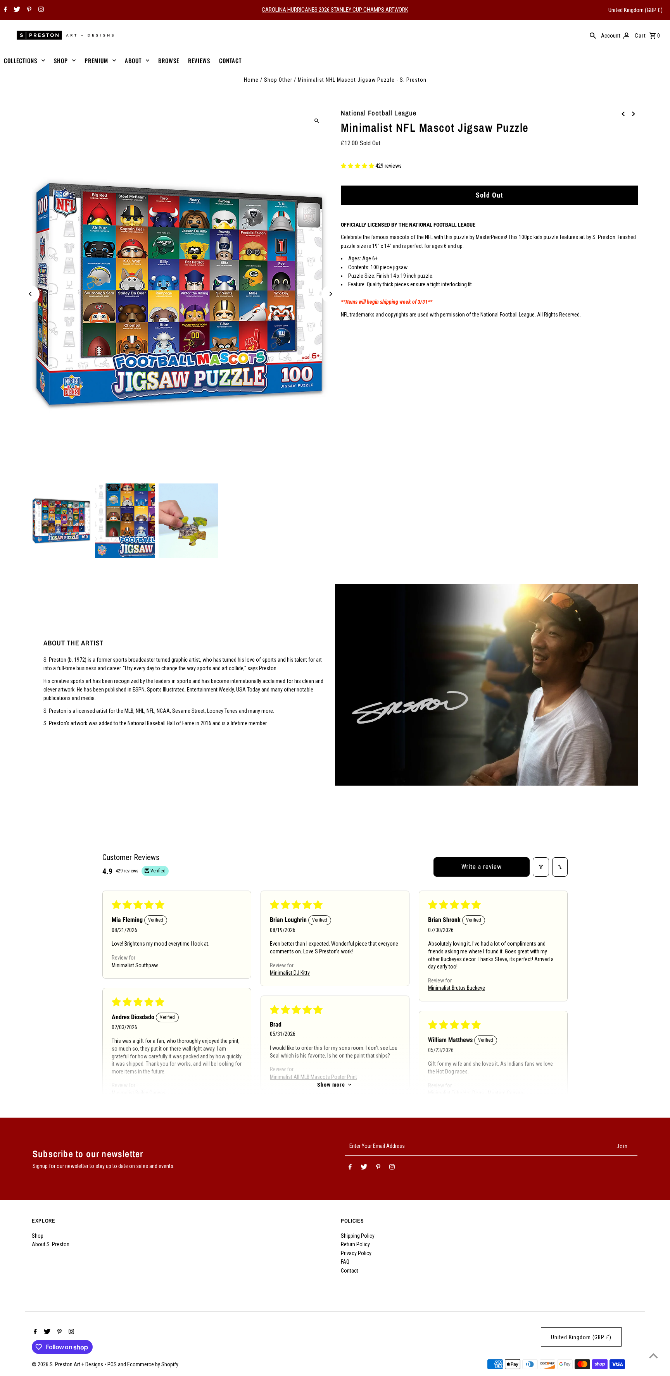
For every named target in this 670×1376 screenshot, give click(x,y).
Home (251, 80)
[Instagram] (40, 10)
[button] (358, 166)
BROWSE (168, 60)
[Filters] (541, 867)
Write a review (481, 866)
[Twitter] (16, 10)
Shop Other (278, 80)
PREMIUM (96, 60)
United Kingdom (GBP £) (635, 10)
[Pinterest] (28, 10)
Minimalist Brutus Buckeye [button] (456, 988)
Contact (349, 1271)
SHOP (61, 60)
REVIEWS (199, 60)
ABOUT (133, 60)
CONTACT (230, 60)
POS (112, 1364)
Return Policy (355, 1244)
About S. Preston (50, 1244)
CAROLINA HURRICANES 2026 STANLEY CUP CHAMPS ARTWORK (335, 9)
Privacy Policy (356, 1253)
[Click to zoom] (316, 120)
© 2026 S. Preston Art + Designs (68, 1364)
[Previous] (31, 294)
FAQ (345, 1262)
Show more (331, 1085)
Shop (37, 1236)
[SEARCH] (593, 35)
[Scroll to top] (653, 1355)
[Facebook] (4, 10)
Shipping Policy (358, 1236)
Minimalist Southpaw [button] (135, 965)
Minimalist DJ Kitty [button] (290, 973)
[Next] (330, 294)
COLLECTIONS (20, 60)
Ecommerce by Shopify (152, 1364)
